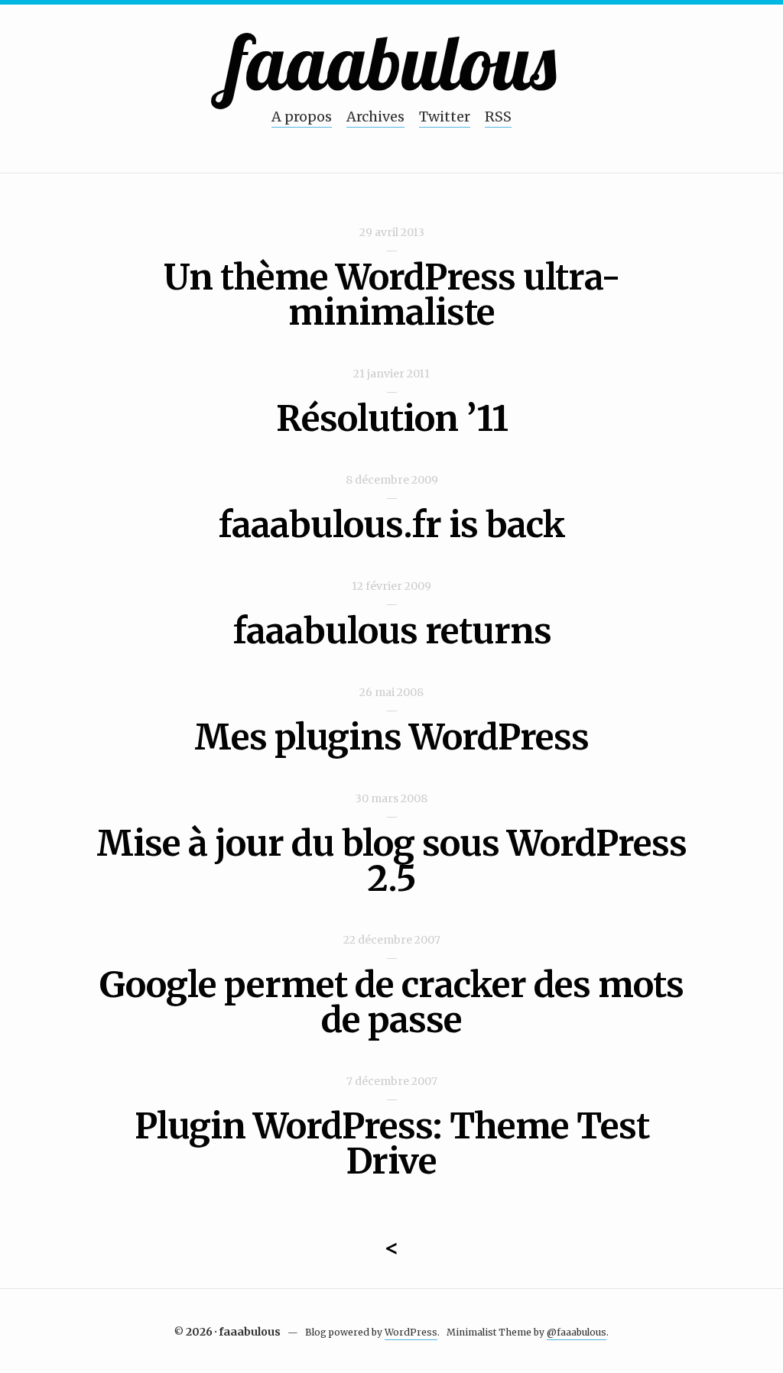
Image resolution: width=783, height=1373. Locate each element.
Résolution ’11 (392, 418)
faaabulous (392, 61)
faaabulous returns (391, 631)
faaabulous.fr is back (391, 524)
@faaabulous (576, 1332)
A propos (301, 116)
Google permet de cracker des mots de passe (391, 1002)
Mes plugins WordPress (391, 737)
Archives (375, 116)
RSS (498, 116)
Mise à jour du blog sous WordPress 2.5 (391, 861)
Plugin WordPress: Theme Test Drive (392, 1144)
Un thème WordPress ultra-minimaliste (392, 295)
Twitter (444, 116)
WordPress (411, 1332)
